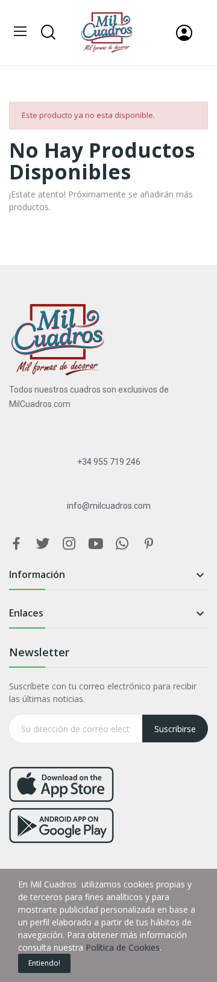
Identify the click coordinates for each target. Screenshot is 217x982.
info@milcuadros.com (109, 506)
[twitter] (43, 544)
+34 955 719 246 (108, 462)
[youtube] (96, 544)
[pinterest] (149, 544)
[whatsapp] (122, 544)
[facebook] (16, 544)
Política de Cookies (123, 947)
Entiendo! (44, 963)
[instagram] (69, 544)
